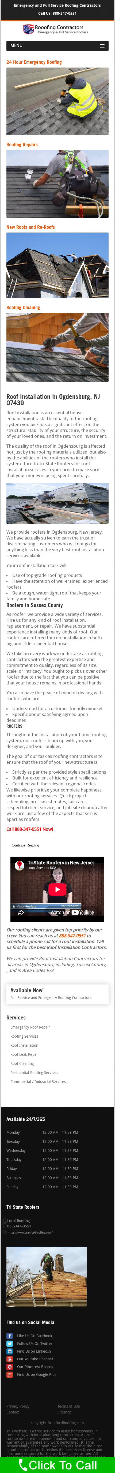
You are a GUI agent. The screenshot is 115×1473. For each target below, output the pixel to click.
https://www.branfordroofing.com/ (30, 1232)
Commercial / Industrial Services (38, 1082)
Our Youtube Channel (35, 1359)
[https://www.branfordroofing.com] (57, 33)
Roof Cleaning (22, 1064)
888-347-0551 (65, 13)
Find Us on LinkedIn (34, 1352)
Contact (12, 1413)
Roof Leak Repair (24, 1055)
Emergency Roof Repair (30, 1028)
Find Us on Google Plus (36, 1375)
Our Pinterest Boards (35, 1367)
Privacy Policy (17, 1407)
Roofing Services (24, 1037)
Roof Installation (24, 1046)
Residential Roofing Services (34, 1073)
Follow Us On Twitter (34, 1344)
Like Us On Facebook (34, 1336)
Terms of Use (68, 1407)
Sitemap (64, 1413)
